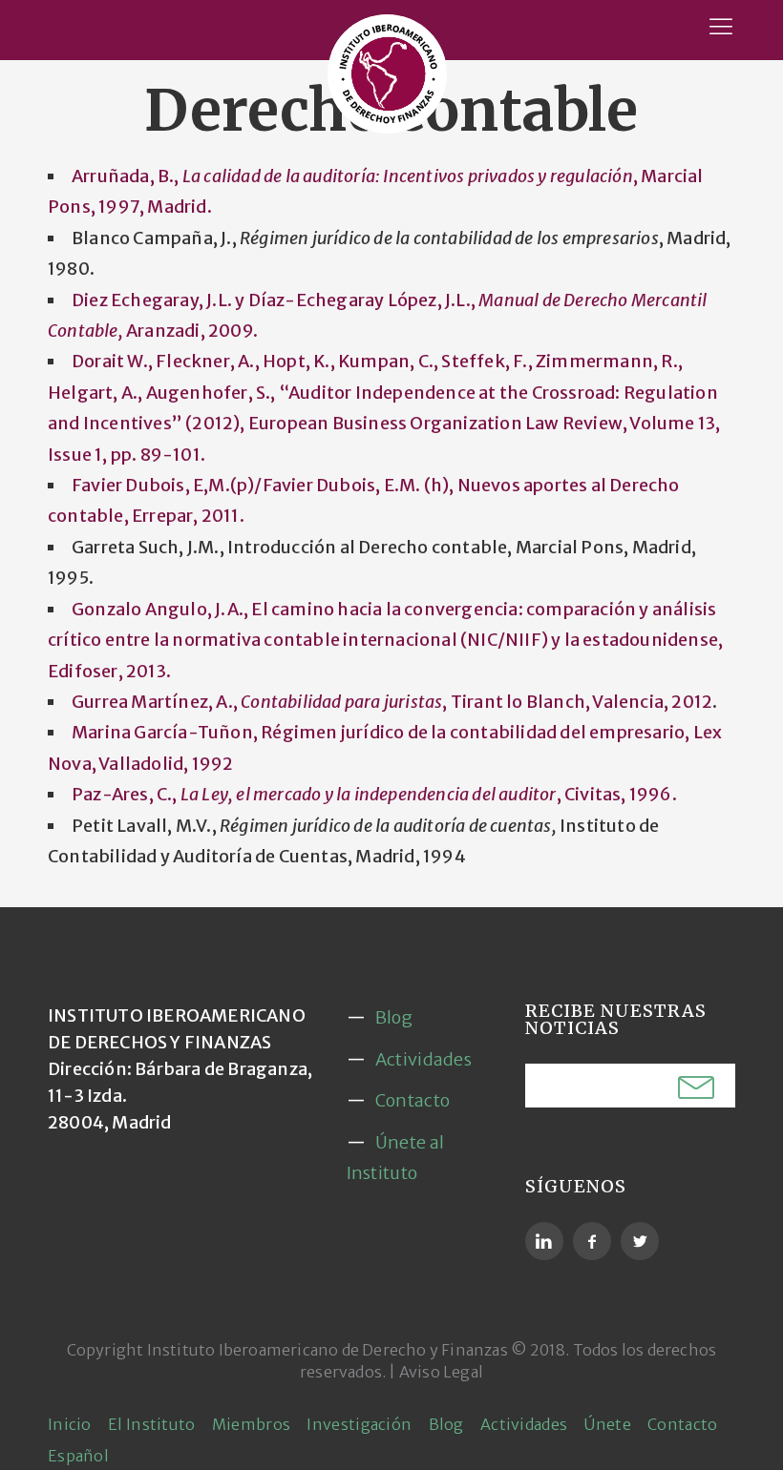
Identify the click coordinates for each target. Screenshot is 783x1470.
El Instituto (152, 1424)
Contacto (412, 1100)
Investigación (359, 1424)
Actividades (423, 1059)
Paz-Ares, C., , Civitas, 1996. (374, 794)
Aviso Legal (441, 1371)
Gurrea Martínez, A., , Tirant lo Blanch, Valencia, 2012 (392, 702)
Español (78, 1455)
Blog (394, 1017)
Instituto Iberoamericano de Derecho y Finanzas (327, 1349)
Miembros (251, 1424)
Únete (607, 1424)
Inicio (70, 1424)
